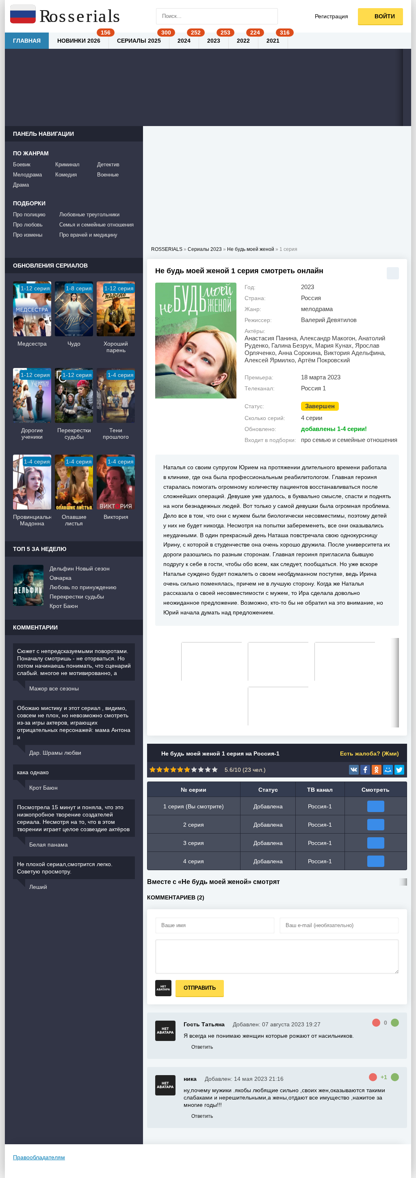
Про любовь (28, 225)
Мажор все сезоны (54, 688)
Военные (108, 175)
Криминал (67, 164)
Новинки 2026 (78, 40)
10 (214, 769)
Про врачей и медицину (88, 235)
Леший (38, 887)
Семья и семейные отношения (96, 225)
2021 (273, 40)
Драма (21, 185)
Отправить (200, 988)
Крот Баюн (64, 606)
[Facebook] (365, 770)
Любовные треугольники (89, 214)
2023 (213, 40)
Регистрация (331, 16)
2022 (243, 40)
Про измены (27, 235)
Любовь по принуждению (83, 587)
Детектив (108, 164)
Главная (27, 40)
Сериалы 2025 (139, 40)
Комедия (66, 175)
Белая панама (48, 844)
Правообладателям (39, 1157)
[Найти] (270, 16)
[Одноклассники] (376, 770)
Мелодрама (27, 175)
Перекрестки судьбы (77, 596)
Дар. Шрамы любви (55, 752)
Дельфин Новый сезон (80, 568)
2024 (184, 40)
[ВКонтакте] (354, 770)
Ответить (202, 1047)
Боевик (21, 164)
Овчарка (61, 578)
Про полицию (29, 214)
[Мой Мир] (388, 770)
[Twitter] (399, 770)
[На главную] (66, 16)
